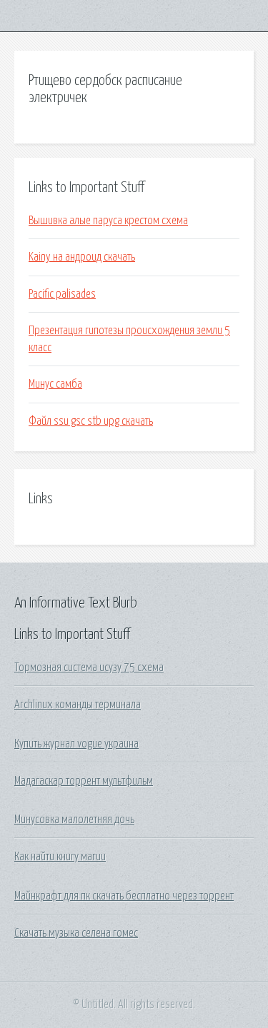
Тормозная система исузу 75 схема (89, 667)
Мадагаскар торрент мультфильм (83, 781)
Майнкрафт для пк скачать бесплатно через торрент (124, 896)
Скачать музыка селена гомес (76, 933)
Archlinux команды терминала (77, 704)
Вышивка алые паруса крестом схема (108, 220)
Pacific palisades (62, 294)
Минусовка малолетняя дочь (74, 819)
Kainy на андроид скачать (82, 257)
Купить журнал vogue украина (76, 744)
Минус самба (55, 384)
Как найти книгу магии (60, 856)
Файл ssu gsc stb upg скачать (91, 421)
